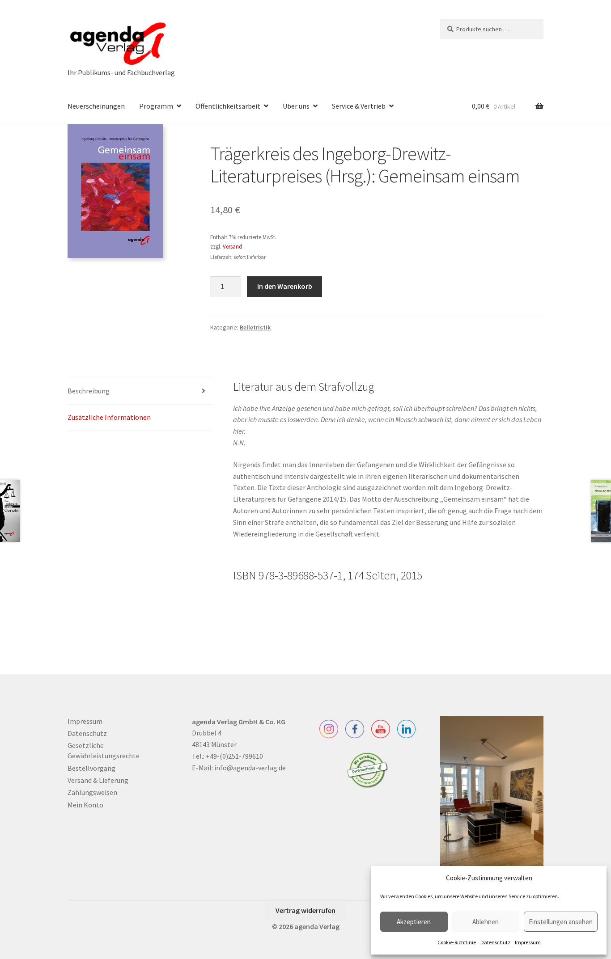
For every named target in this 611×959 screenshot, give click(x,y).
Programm (156, 105)
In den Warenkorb (284, 286)
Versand (232, 246)
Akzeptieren (414, 921)
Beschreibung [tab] (89, 390)
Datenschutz (495, 942)
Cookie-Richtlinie (456, 942)
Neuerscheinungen (96, 105)
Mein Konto (85, 804)
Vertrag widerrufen (305, 910)
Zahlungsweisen (92, 792)
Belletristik (255, 327)
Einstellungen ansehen (561, 921)
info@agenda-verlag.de (250, 767)
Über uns (296, 105)
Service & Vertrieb (359, 105)
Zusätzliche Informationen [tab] (109, 417)
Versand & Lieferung (98, 780)
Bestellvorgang (91, 768)
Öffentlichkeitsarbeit (227, 105)
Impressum (528, 942)
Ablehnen (485, 921)
